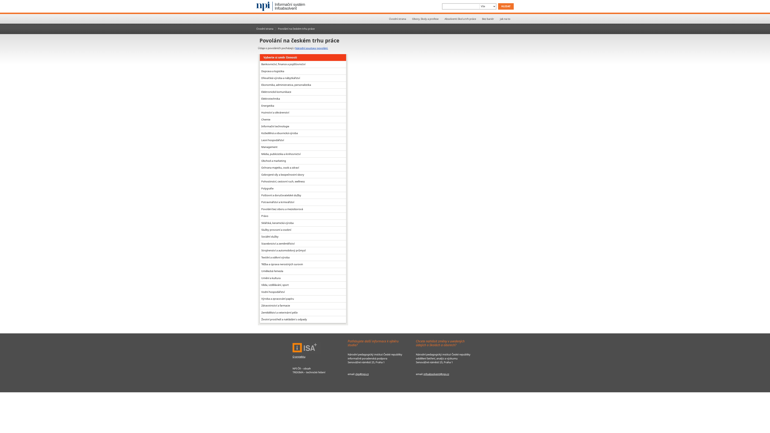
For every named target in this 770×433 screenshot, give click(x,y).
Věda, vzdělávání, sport (275, 285)
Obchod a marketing (273, 161)
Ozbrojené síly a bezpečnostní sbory (282, 174)
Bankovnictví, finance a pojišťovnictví (283, 64)
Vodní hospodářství (273, 292)
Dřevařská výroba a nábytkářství (280, 78)
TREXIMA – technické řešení (309, 372)
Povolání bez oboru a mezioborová (282, 209)
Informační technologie (275, 126)
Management (269, 147)
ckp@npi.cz (362, 374)
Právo (264, 216)
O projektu (299, 356)
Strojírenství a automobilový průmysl (283, 250)
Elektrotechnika (270, 98)
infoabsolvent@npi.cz (436, 374)
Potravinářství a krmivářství (277, 202)
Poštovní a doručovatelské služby (281, 195)
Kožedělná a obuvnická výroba (279, 133)
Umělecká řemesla (272, 271)
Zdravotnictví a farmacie (275, 305)
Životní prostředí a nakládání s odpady (284, 319)
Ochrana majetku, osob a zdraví (280, 167)
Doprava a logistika (272, 71)
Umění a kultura (271, 278)
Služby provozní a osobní (276, 230)
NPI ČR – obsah (302, 368)
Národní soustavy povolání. (311, 48)
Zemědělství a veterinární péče (279, 312)
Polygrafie (267, 188)
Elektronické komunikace (276, 92)
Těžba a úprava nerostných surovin (282, 264)
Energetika (267, 105)
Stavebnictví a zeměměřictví (278, 243)
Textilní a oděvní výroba (275, 257)
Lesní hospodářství (272, 140)
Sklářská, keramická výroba (277, 223)
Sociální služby (270, 236)
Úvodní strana (397, 19)
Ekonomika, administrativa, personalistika (286, 85)
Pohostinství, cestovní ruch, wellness (283, 181)
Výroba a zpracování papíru (277, 298)
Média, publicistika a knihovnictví (281, 154)
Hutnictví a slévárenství (275, 112)
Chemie (265, 119)
